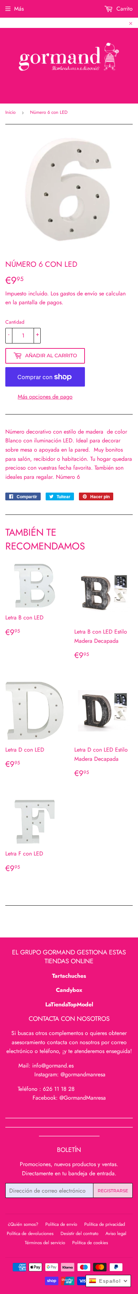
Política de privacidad (104, 1224)
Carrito (124, 9)
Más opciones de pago (45, 397)
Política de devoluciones (30, 1233)
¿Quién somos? (23, 1224)
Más (19, 9)
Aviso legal (115, 1233)
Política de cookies (90, 1242)
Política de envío (61, 1224)
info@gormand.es (53, 1065)
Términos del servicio (45, 1242)
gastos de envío (78, 293)
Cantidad (14, 321)
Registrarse (113, 1190)
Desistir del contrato (79, 1233)
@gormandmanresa (83, 1074)
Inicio (10, 112)
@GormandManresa (82, 1098)
